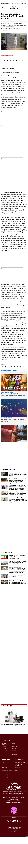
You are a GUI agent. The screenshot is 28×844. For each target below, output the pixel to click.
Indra (16, 769)
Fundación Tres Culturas (18, 765)
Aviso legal (19, 777)
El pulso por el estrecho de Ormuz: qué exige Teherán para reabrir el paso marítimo (17, 493)
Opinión (4, 751)
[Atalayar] (14, 8)
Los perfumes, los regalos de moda (12, 23)
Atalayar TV (5, 764)
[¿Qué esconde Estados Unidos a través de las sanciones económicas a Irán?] (4, 556)
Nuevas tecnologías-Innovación (15, 753)
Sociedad (14, 748)
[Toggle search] (26, 8)
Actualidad (14, 746)
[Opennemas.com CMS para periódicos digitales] (14, 829)
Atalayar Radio (5, 765)
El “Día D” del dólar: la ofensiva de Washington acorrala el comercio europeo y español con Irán (18, 583)
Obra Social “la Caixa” (20, 762)
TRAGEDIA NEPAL (9, 3)
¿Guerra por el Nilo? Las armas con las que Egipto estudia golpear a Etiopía (17, 563)
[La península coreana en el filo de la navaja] (4, 576)
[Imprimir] (7, 60)
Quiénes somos (9, 775)
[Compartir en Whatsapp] (25, 60)
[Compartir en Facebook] (10, 60)
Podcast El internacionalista (6, 768)
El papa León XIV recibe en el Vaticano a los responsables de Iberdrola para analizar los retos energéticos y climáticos (17, 487)
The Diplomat (18, 770)
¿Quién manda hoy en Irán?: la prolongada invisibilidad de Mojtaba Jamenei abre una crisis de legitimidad (18, 500)
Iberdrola (17, 767)
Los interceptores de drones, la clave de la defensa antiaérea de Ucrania (18, 474)
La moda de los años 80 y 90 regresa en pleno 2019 (13, 29)
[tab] (6, 730)
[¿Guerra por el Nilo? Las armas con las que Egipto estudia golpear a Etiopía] (4, 562)
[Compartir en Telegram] (19, 60)
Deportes (14, 750)
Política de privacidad (11, 777)
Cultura (4, 748)
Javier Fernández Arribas (7, 55)
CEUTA (15, 3)
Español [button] (25, 1)
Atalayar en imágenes (7, 770)
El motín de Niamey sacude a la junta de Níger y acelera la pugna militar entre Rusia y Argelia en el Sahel (17, 481)
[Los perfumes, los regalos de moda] (14, 722)
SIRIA (25, 3)
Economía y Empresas (4, 744)
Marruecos (4, 746)
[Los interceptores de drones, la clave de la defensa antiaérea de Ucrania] (4, 474)
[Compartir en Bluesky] (16, 60)
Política (14, 743)
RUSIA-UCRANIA (20, 3)
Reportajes (4, 750)
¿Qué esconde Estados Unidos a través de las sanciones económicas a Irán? (17, 557)
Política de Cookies (18, 775)
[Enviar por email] (4, 60)
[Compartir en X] (13, 60)
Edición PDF (4, 762)
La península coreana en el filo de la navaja (17, 575)
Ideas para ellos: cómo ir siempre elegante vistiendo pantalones (14, 26)
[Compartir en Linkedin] (22, 60)
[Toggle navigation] (2, 8)
